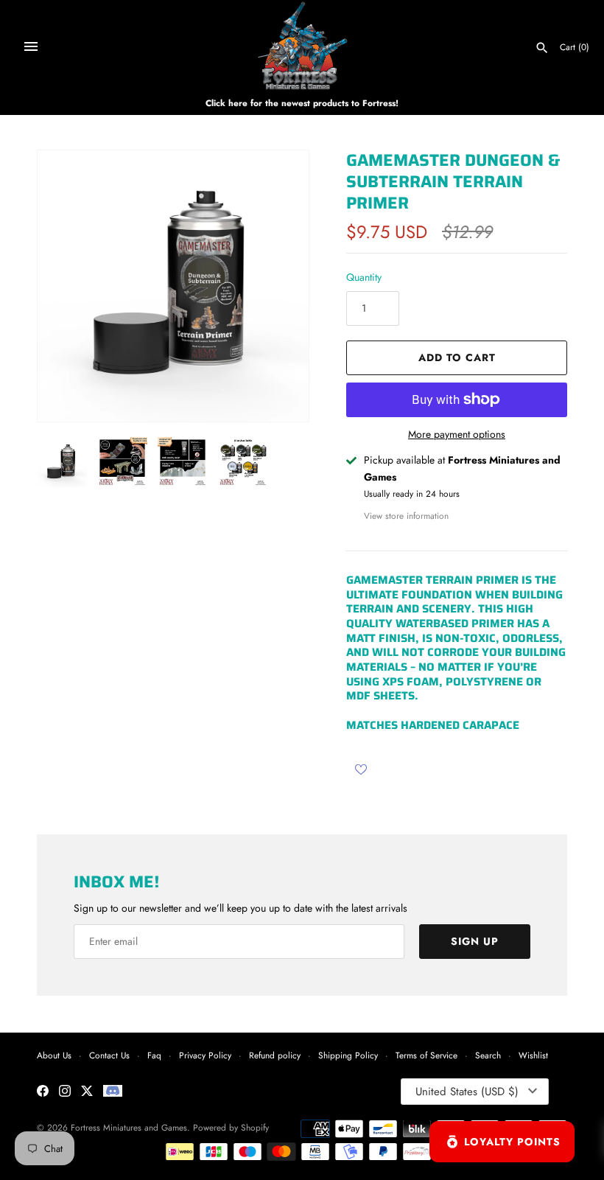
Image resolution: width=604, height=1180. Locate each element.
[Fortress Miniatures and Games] (302, 46)
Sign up (475, 941)
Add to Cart (457, 357)
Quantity (364, 277)
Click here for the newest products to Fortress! (302, 103)
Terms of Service (426, 1055)
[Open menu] (31, 46)
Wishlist (533, 1055)
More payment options (456, 434)
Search (488, 1055)
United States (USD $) (467, 1091)
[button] (277, 286)
